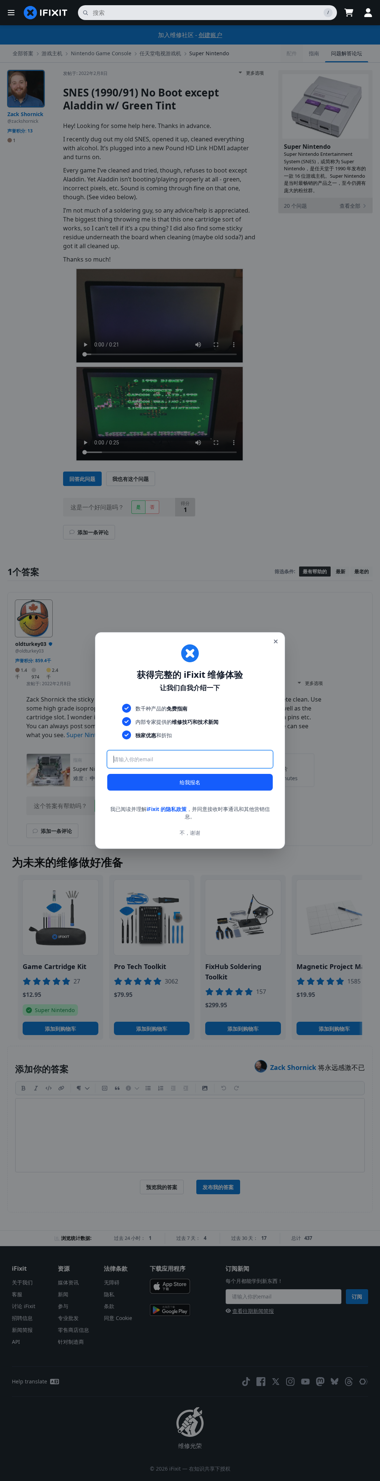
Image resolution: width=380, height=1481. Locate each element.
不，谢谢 (190, 832)
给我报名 (190, 782)
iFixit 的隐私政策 (167, 808)
